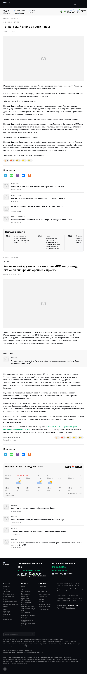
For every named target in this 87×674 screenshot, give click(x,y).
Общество (7, 589)
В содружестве (8, 596)
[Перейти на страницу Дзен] (35, 575)
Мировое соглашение (28, 615)
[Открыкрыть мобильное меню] (82, 4)
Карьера (41, 599)
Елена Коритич (70, 608)
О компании (42, 586)
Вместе (23, 586)
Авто (5, 609)
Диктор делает (26, 594)
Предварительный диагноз (27, 620)
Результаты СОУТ (44, 606)
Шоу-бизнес (7, 614)
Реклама (41, 601)
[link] (15, 184)
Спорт (5, 606)
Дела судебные (26, 591)
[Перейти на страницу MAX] (23, 575)
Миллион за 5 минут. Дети (28, 609)
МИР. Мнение (25, 612)
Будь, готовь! (25, 589)
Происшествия (8, 594)
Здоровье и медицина (10, 604)
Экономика (7, 591)
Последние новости (15, 232)
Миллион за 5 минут (28, 606)
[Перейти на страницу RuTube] (39, 575)
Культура (6, 612)
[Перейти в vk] (23, 175)
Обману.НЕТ (25, 618)
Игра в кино (25, 596)
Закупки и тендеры (44, 604)
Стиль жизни (7, 617)
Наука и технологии (10, 601)
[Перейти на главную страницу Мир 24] (6, 4)
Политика (6, 586)
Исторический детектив (26, 603)
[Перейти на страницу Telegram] (42, 575)
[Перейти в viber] (17, 175)
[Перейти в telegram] (5, 175)
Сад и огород (7, 619)
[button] (5, 175)
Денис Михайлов (14, 437)
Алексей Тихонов (73, 605)
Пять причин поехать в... (28, 624)
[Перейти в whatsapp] (11, 175)
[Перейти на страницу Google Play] (57, 575)
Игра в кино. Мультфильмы (26, 599)
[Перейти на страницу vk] (19, 575)
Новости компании (44, 594)
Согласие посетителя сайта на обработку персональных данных (23, 653)
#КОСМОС (6, 261)
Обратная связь (43, 609)
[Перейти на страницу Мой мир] (31, 575)
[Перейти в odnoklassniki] (29, 175)
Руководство (42, 591)
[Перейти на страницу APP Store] (68, 575)
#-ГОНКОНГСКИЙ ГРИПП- (11, 22)
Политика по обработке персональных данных (17, 650)
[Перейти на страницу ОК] (27, 575)
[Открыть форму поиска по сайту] (75, 4)
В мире (5, 599)
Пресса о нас (42, 596)
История (41, 589)
